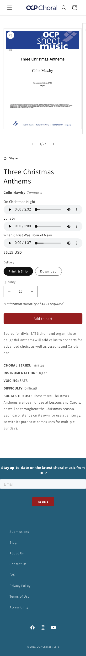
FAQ (13, 575)
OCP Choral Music (48, 646)
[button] (9, 7)
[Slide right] (53, 144)
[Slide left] (32, 144)
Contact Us (18, 564)
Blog (13, 542)
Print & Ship (18, 271)
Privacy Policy (20, 586)
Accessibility (19, 607)
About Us (17, 553)
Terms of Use (19, 596)
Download (48, 271)
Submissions (19, 531)
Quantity (10, 282)
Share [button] (13, 158)
